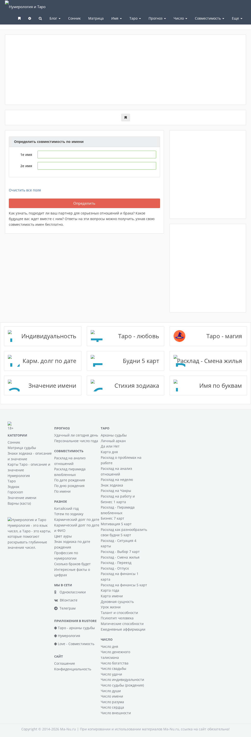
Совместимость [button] (208, 18)
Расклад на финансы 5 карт (124, 585)
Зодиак (13, 486)
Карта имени (112, 596)
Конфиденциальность (72, 669)
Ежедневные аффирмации (123, 629)
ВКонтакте (67, 600)
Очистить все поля (25, 190)
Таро (12, 481)
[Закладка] (125, 117)
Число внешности (116, 713)
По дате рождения (69, 480)
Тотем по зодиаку (68, 514)
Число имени (112, 696)
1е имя (26, 154)
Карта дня (109, 452)
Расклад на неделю (117, 479)
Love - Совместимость (75, 643)
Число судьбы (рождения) (122, 685)
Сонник (74, 18)
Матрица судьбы (22, 447)
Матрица (96, 18)
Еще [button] (236, 18)
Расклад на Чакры (116, 490)
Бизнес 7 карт (112, 518)
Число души (111, 690)
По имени (62, 491)
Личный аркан (113, 440)
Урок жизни (111, 607)
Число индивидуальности (122, 679)
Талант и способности (119, 612)
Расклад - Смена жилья (120, 557)
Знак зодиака (112, 485)
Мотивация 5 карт (116, 524)
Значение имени (22, 497)
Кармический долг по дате (76, 519)
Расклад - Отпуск (115, 568)
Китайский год (66, 508)
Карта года (110, 590)
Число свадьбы (113, 668)
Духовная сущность (117, 601)
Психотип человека (117, 618)
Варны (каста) (19, 503)
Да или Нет (110, 446)
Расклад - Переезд (116, 562)
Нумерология (19, 475)
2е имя (26, 165)
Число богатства (114, 663)
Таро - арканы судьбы (76, 627)
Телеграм (66, 608)
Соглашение (64, 663)
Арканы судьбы (114, 435)
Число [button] (179, 18)
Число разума (112, 702)
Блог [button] (54, 18)
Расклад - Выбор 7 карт (120, 551)
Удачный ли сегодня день (76, 435)
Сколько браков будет (72, 564)
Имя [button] (115, 18)
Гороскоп (15, 492)
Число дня (109, 646)
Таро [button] (133, 18)
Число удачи (111, 674)
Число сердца (112, 707)
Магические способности (122, 623)
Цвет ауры (63, 536)
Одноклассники (71, 592)
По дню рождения (69, 485)
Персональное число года (76, 440)
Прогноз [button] (156, 18)
